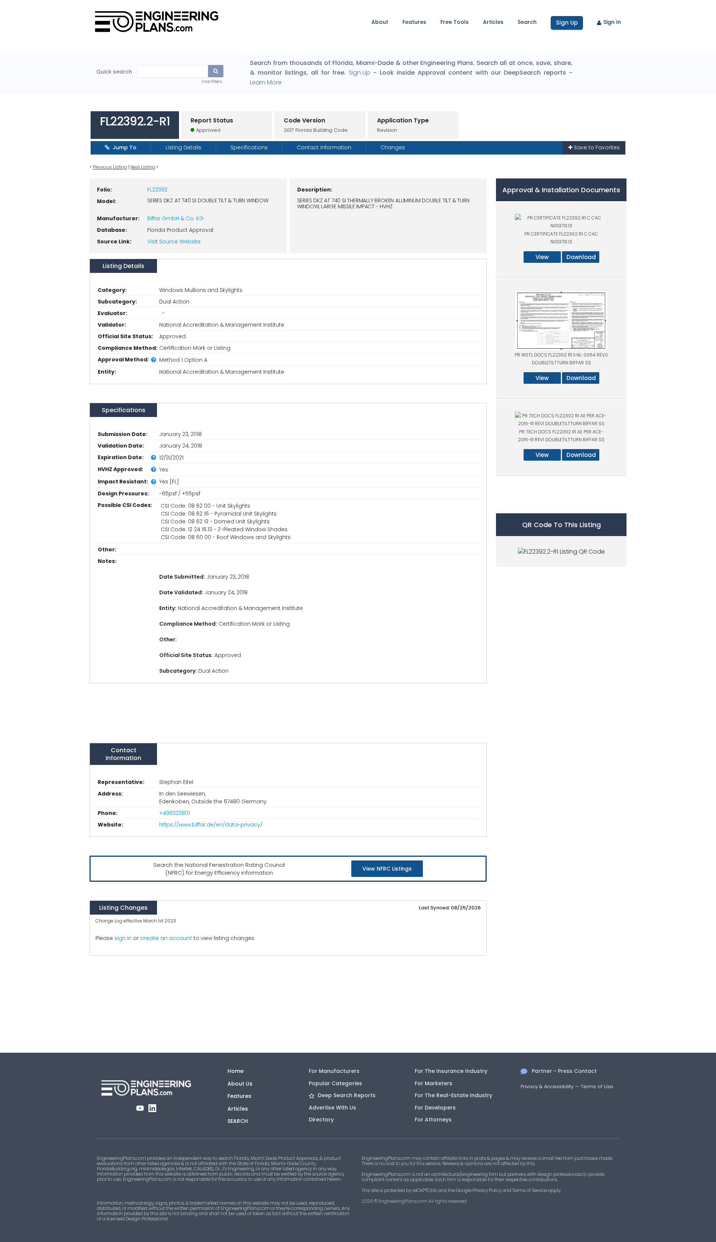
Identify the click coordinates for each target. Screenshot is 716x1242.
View (542, 257)
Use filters (212, 81)
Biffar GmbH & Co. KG (175, 218)
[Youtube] (140, 1108)
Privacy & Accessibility (547, 1086)
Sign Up (567, 23)
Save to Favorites (596, 147)
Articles (493, 22)
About (379, 22)
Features (414, 22)
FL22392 (157, 189)
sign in (123, 938)
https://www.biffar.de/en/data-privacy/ (211, 824)
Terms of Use (597, 1086)
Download (581, 257)
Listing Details (183, 147)
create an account (166, 938)
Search (527, 22)
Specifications (249, 147)
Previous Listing (110, 167)
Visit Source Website (174, 241)
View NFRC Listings (387, 868)
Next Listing (143, 167)
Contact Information (324, 147)
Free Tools (454, 22)
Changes (392, 147)
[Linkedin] (152, 1108)
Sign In (612, 22)
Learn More (266, 82)
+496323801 (174, 813)
